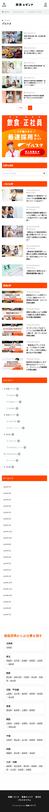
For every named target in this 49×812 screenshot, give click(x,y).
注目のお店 (14, 441)
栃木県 (13, 680)
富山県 (11, 697)
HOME (6, 12)
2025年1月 (7, 576)
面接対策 (13, 395)
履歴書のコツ (15, 402)
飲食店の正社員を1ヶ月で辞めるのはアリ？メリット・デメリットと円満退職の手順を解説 (36, 366)
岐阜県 (16, 710)
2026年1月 (7, 525)
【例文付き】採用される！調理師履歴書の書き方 (36, 272)
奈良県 (32, 723)
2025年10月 (7, 538)
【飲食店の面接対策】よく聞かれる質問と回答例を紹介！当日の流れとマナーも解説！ (36, 255)
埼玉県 (34, 677)
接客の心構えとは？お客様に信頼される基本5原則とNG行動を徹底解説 (36, 314)
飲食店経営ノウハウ (17, 447)
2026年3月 (7, 512)
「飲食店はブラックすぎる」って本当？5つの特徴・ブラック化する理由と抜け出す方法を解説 (36, 349)
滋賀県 (40, 723)
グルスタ (13, 460)
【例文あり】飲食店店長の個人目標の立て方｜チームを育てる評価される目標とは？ (36, 236)
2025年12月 (7, 532)
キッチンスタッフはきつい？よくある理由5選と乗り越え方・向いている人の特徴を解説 (36, 332)
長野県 (32, 693)
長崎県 (34, 766)
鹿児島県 (17, 766)
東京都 (9, 677)
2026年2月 (7, 519)
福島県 (11, 664)
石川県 (16, 693)
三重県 (24, 710)
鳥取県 (40, 740)
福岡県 (9, 766)
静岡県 (32, 710)
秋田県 (32, 660)
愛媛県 (9, 753)
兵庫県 (24, 723)
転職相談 (13, 408)
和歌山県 (12, 727)
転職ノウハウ (12, 389)
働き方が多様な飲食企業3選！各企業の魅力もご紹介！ (34, 67)
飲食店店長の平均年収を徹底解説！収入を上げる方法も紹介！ (34, 97)
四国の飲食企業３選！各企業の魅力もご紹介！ (34, 37)
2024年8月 (7, 608)
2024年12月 (7, 583)
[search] (44, 173)
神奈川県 (17, 677)
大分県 (13, 769)
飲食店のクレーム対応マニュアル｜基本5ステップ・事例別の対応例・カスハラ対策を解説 (36, 299)
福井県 (24, 693)
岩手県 (16, 660)
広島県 (9, 740)
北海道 (9, 647)
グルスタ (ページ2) (34, 12)
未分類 (10, 467)
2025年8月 (7, 544)
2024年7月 (7, 614)
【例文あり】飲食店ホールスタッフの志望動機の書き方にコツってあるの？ (36, 198)
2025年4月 (7, 557)
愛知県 (9, 710)
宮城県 (24, 660)
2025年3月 (7, 563)
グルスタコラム (18, 12)
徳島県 (24, 753)
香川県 (16, 753)
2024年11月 (7, 589)
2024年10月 (7, 595)
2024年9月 (7, 602)
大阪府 (9, 723)
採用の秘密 (14, 421)
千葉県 (26, 677)
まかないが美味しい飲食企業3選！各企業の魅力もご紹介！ (33, 52)
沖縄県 (28, 769)
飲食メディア (31, 805)
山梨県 (9, 693)
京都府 (16, 723)
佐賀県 (21, 769)
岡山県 (16, 740)
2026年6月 (7, 493)
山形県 (40, 660)
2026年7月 (7, 487)
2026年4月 (7, 506)
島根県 (32, 740)
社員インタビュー (16, 428)
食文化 (9, 434)
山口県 (24, 740)
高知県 (32, 753)
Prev (20, 108)
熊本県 (26, 766)
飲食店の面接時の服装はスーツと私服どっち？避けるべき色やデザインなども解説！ (36, 216)
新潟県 (40, 693)
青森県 (9, 660)
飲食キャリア (12, 415)
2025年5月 (7, 551)
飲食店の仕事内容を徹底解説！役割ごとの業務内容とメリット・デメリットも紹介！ (34, 83)
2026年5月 (7, 500)
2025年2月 (7, 570)
